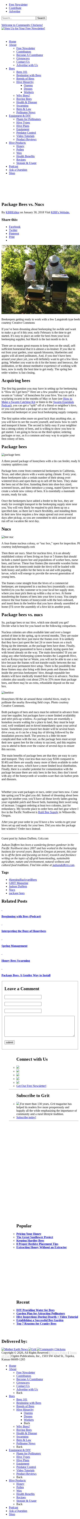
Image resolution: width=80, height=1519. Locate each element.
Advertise (14, 11)
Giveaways (23, 58)
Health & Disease (26, 102)
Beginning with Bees (28, 75)
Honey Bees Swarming (15, 960)
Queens (28, 85)
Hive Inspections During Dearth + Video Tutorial (47, 1316)
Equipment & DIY (20, 115)
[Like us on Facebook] (17, 1067)
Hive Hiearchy (25, 82)
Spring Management (14, 945)
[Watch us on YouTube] (17, 1078)
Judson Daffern (18, 886)
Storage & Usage (26, 163)
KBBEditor (12, 212)
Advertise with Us (27, 65)
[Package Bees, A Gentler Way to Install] (1, 968)
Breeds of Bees (25, 78)
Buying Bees (24, 98)
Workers (29, 92)
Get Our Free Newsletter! (31, 1085)
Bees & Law (23, 109)
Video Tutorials (25, 136)
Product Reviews (26, 139)
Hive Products (17, 142)
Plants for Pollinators (28, 119)
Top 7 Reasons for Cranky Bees (36, 1323)
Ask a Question (18, 169)
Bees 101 (21, 71)
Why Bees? (23, 95)
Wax (19, 152)
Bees (12, 68)
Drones (28, 88)
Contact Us (23, 61)
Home (12, 41)
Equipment (22, 129)
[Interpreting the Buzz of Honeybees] (1, 923)
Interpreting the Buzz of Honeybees (23, 931)
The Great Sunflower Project (34, 1237)
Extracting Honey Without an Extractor (41, 1247)
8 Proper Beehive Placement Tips (37, 1243)
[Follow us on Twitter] (17, 1071)
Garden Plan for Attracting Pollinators (40, 1313)
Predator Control (26, 132)
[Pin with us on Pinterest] (17, 1075)
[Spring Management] (1, 938)
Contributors (23, 51)
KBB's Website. (60, 212)
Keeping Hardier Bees (30, 1240)
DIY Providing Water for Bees (35, 1310)
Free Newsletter (18, 4)
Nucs (12, 889)
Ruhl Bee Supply (48, 812)
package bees (17, 893)
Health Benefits (25, 156)
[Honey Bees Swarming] (1, 953)
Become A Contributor (29, 55)
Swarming (22, 105)
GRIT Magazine (18, 883)
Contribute (15, 8)
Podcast (13, 166)
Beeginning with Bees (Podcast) (21, 916)
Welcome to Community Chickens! (22, 25)
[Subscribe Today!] (18, 1103)
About (12, 44)
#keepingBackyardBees (23, 879)
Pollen (20, 149)
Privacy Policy (58, 1352)
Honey (20, 146)
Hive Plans (22, 125)
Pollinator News (25, 112)
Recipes (21, 159)
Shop (12, 173)
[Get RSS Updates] (17, 1082)
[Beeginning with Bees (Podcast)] (1, 909)
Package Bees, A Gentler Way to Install (25, 975)
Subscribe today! (26, 1117)
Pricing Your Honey (28, 1233)
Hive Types (23, 122)
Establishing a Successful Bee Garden (39, 1320)
